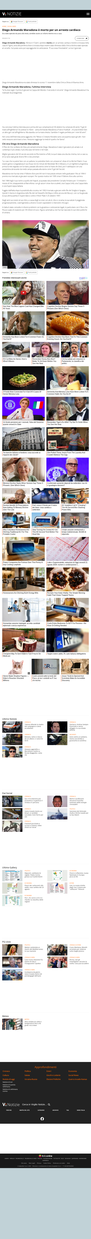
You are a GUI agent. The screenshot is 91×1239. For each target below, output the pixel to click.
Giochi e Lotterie (53, 1075)
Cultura (6, 1075)
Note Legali (32, 1163)
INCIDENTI (73, 734)
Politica (28, 1071)
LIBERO (7, 1158)
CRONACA (28, 722)
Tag (67, 1110)
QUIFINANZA (75, 1158)
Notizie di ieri (8, 1082)
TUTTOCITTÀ (56, 1158)
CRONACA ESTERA (75, 945)
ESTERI (72, 883)
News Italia (81, 1110)
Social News (73, 1075)
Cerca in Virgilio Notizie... (34, 1104)
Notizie (13, 1104)
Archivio (55, 1110)
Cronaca (6, 1071)
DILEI (62, 1158)
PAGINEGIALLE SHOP (31, 1158)
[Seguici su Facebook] (42, 1119)
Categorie (41, 1110)
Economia (72, 1071)
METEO (27, 1019)
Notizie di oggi (9, 1079)
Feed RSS (9, 1110)
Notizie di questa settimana (9, 1086)
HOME (4, 26)
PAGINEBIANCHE (47, 1158)
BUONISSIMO (82, 1158)
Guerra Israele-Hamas (77, 1079)
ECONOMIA (73, 871)
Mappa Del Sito (25, 1110)
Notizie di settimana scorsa (10, 1090)
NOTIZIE (14, 13)
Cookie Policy (47, 1163)
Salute (27, 1075)
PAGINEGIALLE (20, 1158)
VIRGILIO (12, 1158)
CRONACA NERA (30, 957)
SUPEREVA (46, 1160)
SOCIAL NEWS (11, 26)
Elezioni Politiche (53, 1079)
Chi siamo (24, 1163)
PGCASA (40, 1158)
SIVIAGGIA (68, 1158)
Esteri (48, 1071)
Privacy (39, 1163)
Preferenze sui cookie (59, 1163)
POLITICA (72, 809)
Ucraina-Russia (31, 1079)
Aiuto (68, 1163)
